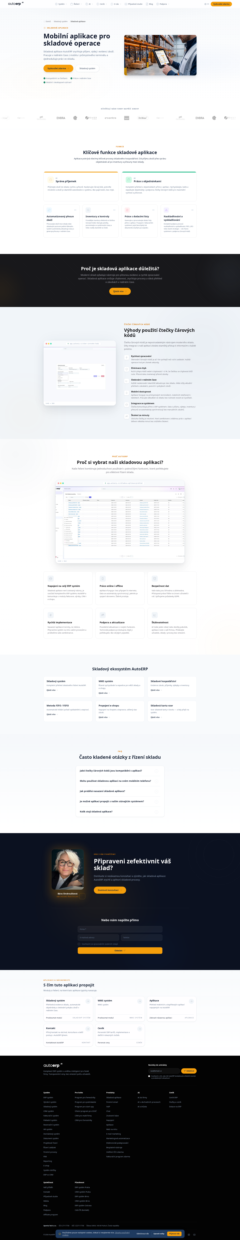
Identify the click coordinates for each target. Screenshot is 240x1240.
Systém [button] (61, 4)
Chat (108, 1111)
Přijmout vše (174, 1234)
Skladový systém (61, 21)
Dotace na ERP (175, 1106)
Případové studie (135, 4)
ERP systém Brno (82, 1196)
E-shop (46, 1165)
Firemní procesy (50, 1152)
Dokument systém (51, 1138)
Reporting (47, 1161)
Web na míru (111, 1129)
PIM (45, 1156)
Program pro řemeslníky (85, 1097)
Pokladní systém (50, 1120)
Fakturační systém (51, 1115)
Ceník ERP (173, 1097)
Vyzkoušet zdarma (221, 4)
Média (46, 1201)
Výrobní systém (49, 1102)
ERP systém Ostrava (83, 1205)
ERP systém (48, 1097)
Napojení (110, 1120)
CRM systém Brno (82, 1201)
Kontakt (46, 1192)
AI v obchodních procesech (149, 1102)
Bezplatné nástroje (114, 1147)
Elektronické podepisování (117, 1143)
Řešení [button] (76, 4)
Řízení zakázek (49, 1147)
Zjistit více (118, 291)
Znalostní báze (112, 1115)
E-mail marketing (113, 1134)
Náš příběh (48, 1187)
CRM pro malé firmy (83, 1115)
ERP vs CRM (48, 1175)
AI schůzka (142, 1106)
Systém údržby (49, 1170)
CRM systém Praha (83, 1192)
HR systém (47, 1129)
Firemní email (112, 1102)
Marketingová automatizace (118, 1138)
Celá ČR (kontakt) (82, 1210)
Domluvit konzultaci (108, 890)
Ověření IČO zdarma (115, 1152)
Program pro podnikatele (85, 1102)
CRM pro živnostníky (83, 1120)
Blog (151, 4)
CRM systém (48, 1111)
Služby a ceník (175, 1102)
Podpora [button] (163, 4)
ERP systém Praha (82, 1187)
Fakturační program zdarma (118, 1156)
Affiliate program (50, 1214)
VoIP (108, 1106)
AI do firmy (142, 1097)
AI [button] (90, 4)
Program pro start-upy (84, 1106)
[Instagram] (189, 1234)
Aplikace (109, 1125)
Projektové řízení (50, 1143)
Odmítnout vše (143, 1234)
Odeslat (118, 950)
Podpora (47, 1210)
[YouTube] (194, 1234)
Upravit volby (158, 1234)
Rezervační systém (51, 1125)
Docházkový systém (51, 1134)
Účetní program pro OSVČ (86, 1111)
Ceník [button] (102, 4)
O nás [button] (116, 4)
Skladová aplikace (113, 1097)
